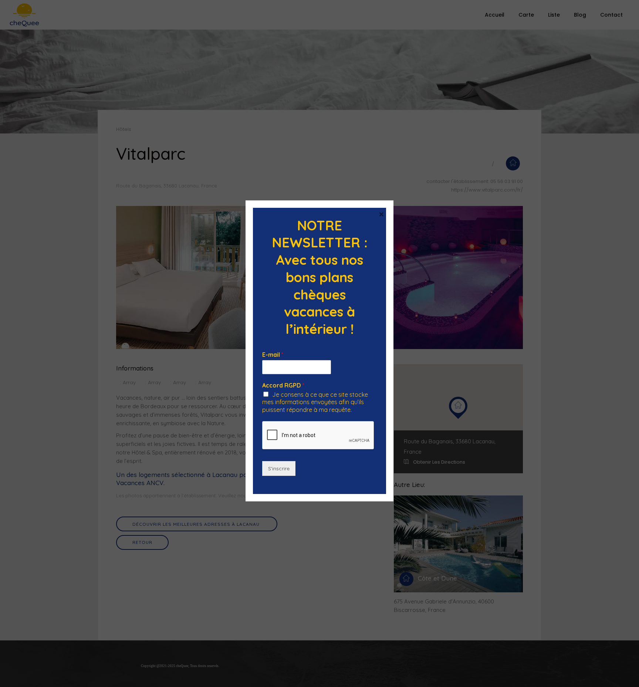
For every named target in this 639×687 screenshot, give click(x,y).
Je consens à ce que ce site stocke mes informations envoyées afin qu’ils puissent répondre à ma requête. (315, 402)
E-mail (272, 354)
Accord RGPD (283, 385)
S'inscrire (279, 468)
